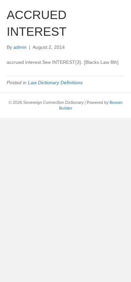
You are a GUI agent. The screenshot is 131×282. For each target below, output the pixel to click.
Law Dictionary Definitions (55, 82)
